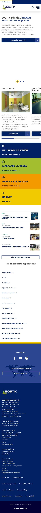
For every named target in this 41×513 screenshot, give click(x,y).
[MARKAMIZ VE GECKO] (20, 166)
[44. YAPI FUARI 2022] (20, 237)
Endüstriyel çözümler (9, 426)
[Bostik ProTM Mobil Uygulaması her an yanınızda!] (20, 216)
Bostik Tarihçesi (7, 461)
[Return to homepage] (10, 7)
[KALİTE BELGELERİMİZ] (20, 150)
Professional (6, 2)
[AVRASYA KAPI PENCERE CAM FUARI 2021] (20, 247)
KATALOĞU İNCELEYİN (18, 40)
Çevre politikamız (8, 452)
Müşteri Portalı (6, 496)
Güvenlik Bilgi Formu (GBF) (11, 433)
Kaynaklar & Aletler (9, 430)
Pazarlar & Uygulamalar (10, 421)
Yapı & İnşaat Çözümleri (10, 423)
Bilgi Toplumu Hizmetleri (11, 473)
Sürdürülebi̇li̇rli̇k (8, 449)
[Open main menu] (38, 8)
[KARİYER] (20, 197)
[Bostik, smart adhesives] (11, 396)
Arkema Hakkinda (8, 463)
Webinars (5, 440)
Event (4, 442)
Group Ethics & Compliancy (12, 466)
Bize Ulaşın (18, 496)
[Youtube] (20, 358)
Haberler (5, 470)
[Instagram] (26, 358)
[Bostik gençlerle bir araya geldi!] (20, 226)
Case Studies (6, 437)
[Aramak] (33, 7)
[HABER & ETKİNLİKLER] (20, 181)
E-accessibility (22, 490)
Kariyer (4, 468)
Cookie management (9, 484)
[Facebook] (14, 358)
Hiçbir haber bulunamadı (20, 257)
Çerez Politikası (18, 477)
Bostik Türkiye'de (20, 373)
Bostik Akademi (7, 444)
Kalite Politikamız (7, 490)
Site (5, 477)
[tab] (17, 81)
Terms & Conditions (26, 484)
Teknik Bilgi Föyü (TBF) (10, 435)
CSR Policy (5, 454)
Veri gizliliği (30, 496)
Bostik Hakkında (7, 459)
